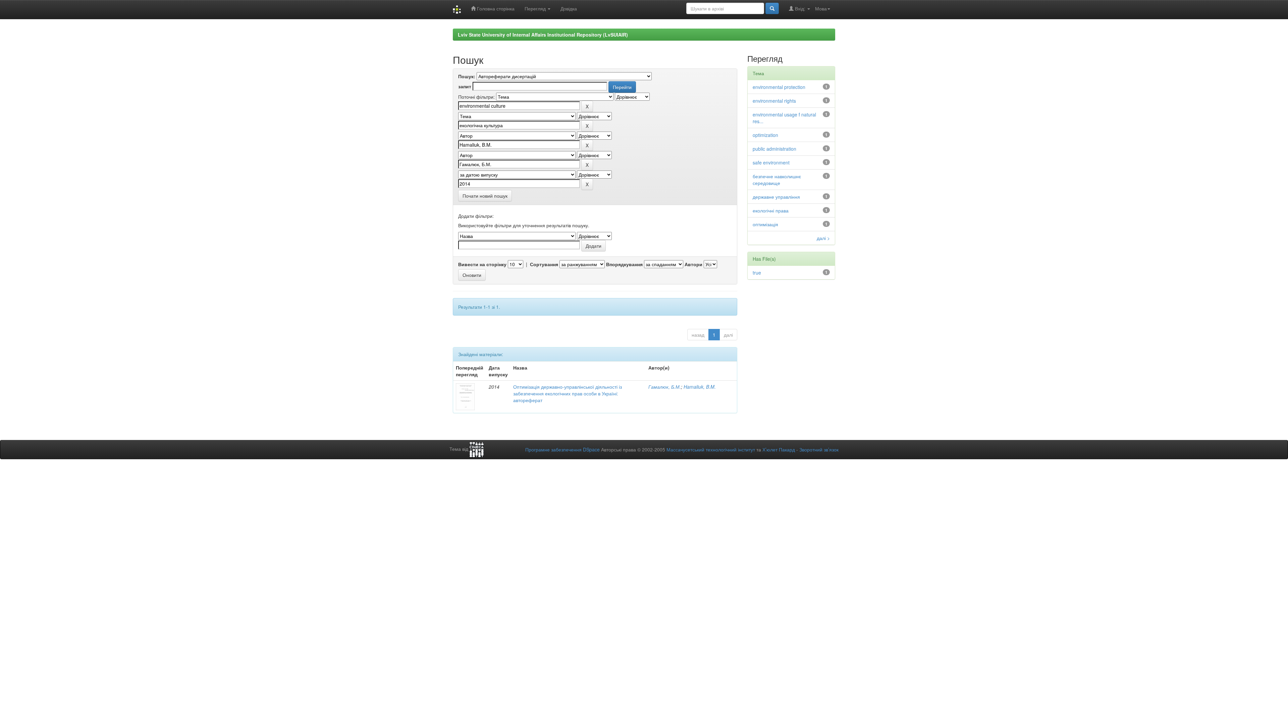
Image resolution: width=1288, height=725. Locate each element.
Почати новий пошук (485, 195)
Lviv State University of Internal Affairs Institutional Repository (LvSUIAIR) (543, 34)
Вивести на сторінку (482, 264)
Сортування (544, 264)
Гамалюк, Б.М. (664, 386)
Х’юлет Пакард (778, 449)
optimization (765, 135)
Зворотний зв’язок (819, 449)
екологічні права (771, 210)
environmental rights (774, 100)
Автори (693, 264)
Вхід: (800, 8)
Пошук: (466, 76)
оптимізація (765, 224)
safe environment (771, 162)
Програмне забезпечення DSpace (562, 449)
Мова (821, 8)
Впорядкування (624, 264)
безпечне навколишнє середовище (777, 179)
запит (464, 86)
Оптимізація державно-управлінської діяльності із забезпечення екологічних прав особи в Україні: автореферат (567, 393)
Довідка (568, 8)
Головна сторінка (495, 8)
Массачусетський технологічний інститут (710, 449)
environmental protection (779, 87)
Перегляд (536, 8)
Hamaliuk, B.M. (700, 386)
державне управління (776, 196)
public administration (774, 148)
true (757, 272)
